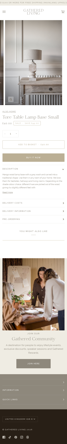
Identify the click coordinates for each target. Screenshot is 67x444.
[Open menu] (7, 12)
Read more (7, 192)
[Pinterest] (15, 437)
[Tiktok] (9, 437)
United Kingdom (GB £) (19, 419)
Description (10, 169)
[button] (33, 382)
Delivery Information (16, 211)
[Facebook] (3, 437)
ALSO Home (9, 111)
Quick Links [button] (10, 399)
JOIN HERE (33, 364)
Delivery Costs (12, 203)
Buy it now (33, 158)
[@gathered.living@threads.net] (27, 437)
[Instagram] (21, 437)
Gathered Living (15, 430)
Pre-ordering (11, 219)
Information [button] (10, 390)
